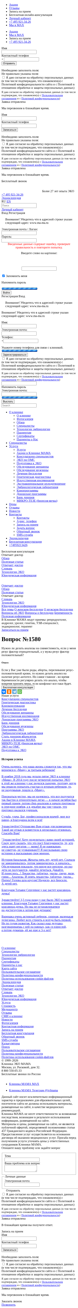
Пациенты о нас (12, 965)
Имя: (5, 322)
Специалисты (10, 951)
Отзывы (14, 8)
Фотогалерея (10, 1023)
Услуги (6, 1002)
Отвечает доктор (12, 565)
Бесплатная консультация (18, 1033)
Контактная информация (18, 1026)
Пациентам (9, 958)
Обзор (5, 558)
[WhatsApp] (19, 691)
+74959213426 (18, 545)
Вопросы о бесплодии (39, 612)
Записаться (9, 129)
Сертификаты (10, 961)
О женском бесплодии (28, 609)
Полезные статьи (12, 561)
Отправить (9, 63)
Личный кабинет (12, 209)
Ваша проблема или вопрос (22, 1163)
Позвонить (9, 1304)
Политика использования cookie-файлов (28, 978)
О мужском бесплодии (58, 609)
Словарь (7, 568)
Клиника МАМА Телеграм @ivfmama (33, 1090)
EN (9, 201)
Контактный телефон (15, 55)
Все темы (8, 609)
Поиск (6, 1046)
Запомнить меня (16, 276)
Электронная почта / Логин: (20, 229)
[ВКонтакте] (4, 691)
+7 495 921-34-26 (20, 21)
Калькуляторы (11, 1043)
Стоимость (9, 1006)
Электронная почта (17, 1180)
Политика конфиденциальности (22, 975)
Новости (7, 1019)
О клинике (9, 948)
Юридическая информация (19, 575)
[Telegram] (14, 691)
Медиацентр (10, 1009)
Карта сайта (9, 968)
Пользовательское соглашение (21, 971)
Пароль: (7, 236)
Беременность (63, 612)
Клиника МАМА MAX (24, 1084)
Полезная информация (16, 616)
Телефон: (7, 337)
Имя (4, 48)
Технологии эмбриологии (18, 954)
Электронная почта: (14, 329)
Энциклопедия (11, 198)
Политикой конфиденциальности (40, 98)
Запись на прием (12, 1029)
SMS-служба (10, 1040)
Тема (8, 1155)
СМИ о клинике (12, 1016)
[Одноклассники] (9, 691)
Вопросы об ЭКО (13, 612)
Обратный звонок (13, 1036)
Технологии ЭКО (13, 572)
